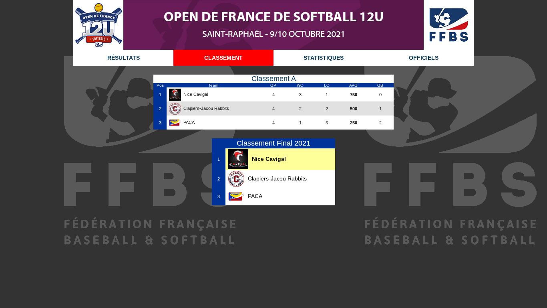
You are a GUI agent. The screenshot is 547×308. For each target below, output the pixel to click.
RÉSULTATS (123, 58)
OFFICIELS (423, 58)
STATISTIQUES (324, 58)
